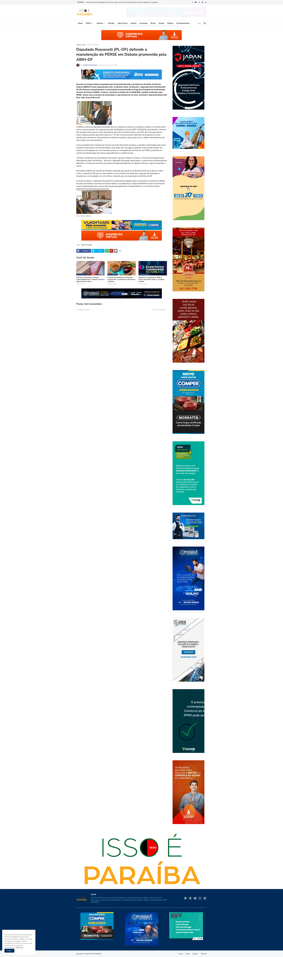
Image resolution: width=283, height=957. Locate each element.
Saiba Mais (19, 948)
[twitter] (202, 2)
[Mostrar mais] (120, 251)
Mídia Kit (204, 954)
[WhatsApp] (107, 251)
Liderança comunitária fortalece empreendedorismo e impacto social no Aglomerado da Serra (90, 279)
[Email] (116, 251)
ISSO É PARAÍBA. (93, 45)
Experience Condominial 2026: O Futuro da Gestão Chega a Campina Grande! (151, 279)
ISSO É (89, 23)
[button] (199, 23)
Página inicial (80, 45)
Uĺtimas (100, 23)
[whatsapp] (192, 2)
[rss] (206, 2)
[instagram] (199, 2)
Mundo (161, 23)
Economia (144, 23)
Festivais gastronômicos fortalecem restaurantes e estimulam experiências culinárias (121, 279)
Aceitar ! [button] (9, 951)
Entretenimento (182, 23)
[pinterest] (205, 898)
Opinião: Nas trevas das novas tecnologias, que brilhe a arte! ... (107, 2)
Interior (134, 23)
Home (80, 23)
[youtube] (196, 2)
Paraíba (111, 23)
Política (170, 23)
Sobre (188, 954)
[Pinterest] (111, 251)
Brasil (153, 23)
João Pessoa (122, 23)
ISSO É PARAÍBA (95, 954)
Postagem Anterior (84, 310)
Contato (195, 954)
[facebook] (185, 898)
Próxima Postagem (159, 310)
